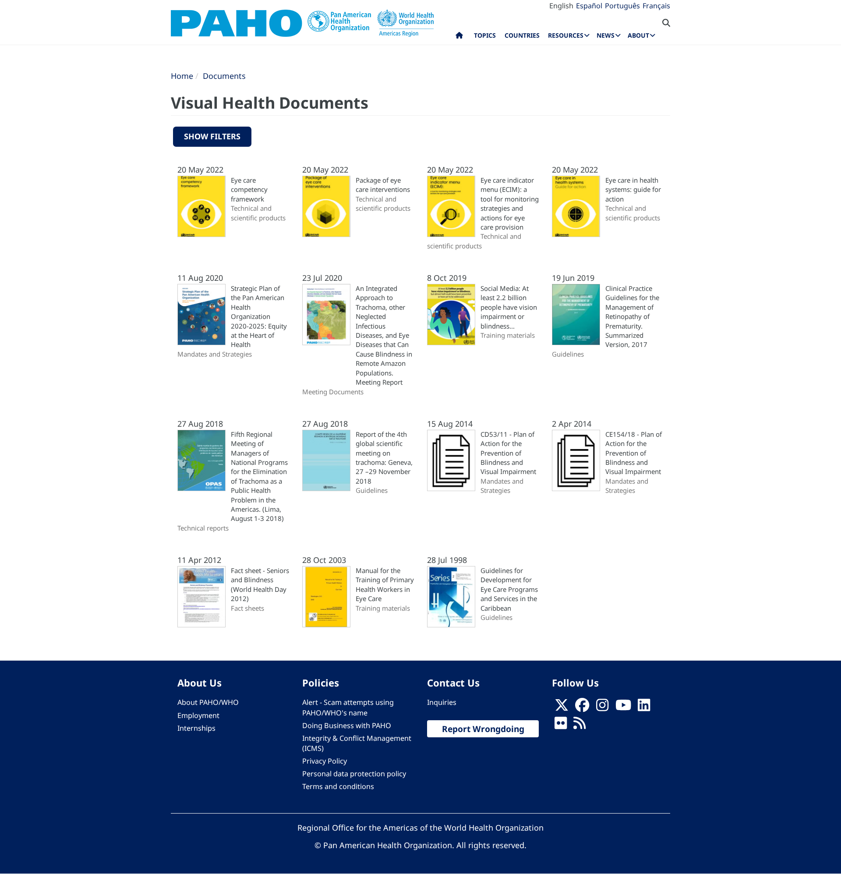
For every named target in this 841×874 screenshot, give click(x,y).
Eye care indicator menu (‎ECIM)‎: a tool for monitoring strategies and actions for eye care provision (510, 203)
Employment (198, 715)
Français (656, 6)
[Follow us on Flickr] (561, 725)
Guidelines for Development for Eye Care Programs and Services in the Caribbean (509, 589)
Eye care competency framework (249, 189)
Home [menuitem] (459, 37)
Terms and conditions (338, 786)
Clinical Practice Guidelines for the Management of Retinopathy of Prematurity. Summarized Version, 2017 (632, 316)
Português (622, 6)
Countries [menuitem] (522, 35)
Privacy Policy (324, 761)
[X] (562, 707)
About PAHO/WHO (208, 702)
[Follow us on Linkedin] (644, 707)
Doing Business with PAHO (346, 725)
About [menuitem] (638, 35)
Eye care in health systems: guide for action (633, 189)
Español (589, 6)
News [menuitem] (606, 35)
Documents (224, 76)
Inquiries (441, 702)
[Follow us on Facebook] (582, 707)
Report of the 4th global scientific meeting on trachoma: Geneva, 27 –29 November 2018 (384, 457)
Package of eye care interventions (383, 185)
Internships (196, 728)
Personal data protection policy (354, 773)
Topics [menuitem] (485, 35)
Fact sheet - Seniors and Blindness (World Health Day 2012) (260, 584)
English (561, 6)
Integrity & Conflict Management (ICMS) (356, 743)
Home (182, 76)
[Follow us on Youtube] (623, 707)
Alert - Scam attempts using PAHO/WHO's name (348, 707)
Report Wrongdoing (483, 729)
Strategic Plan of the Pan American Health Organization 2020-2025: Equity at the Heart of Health (259, 316)
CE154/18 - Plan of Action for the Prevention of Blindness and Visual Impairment (633, 453)
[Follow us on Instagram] (602, 707)
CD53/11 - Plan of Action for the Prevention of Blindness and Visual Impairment (508, 453)
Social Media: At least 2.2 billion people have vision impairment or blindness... (509, 307)
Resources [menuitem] (565, 35)
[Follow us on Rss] (579, 725)
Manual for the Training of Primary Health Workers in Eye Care (385, 584)
